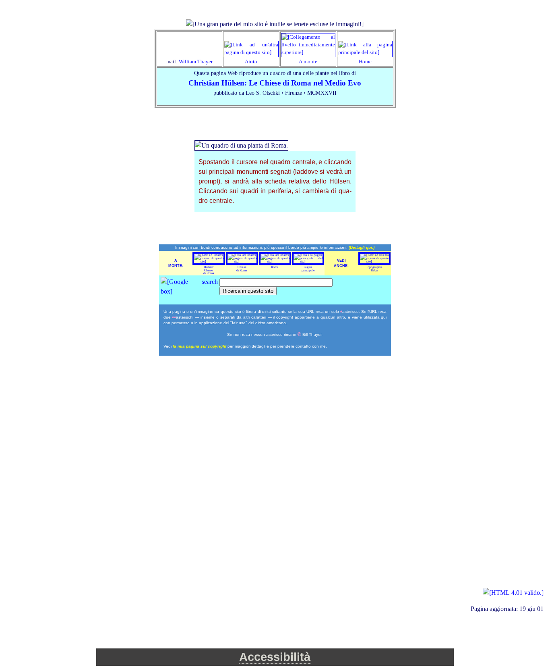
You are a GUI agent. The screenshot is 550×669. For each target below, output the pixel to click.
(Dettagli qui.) (361, 247)
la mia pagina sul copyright (200, 346)
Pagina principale (308, 268)
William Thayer (196, 62)
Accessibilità (274, 656)
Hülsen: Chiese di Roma (208, 270)
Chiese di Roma (241, 268)
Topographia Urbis (374, 268)
